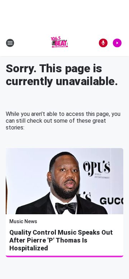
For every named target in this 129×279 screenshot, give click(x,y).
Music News (23, 221)
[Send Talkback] (103, 43)
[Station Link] (59, 42)
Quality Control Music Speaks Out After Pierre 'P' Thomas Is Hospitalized (61, 240)
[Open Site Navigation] (10, 43)
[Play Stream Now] (117, 43)
